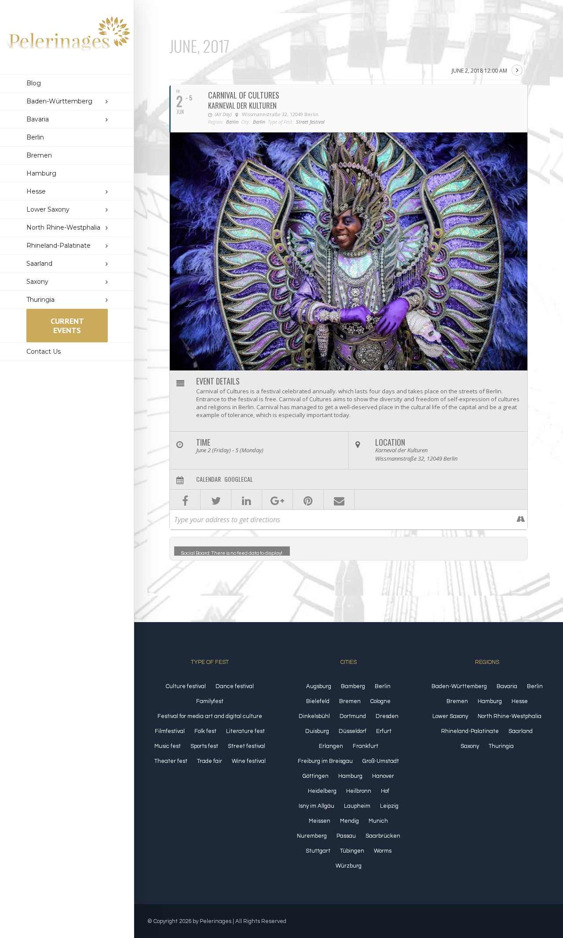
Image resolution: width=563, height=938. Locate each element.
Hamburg (350, 776)
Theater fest (170, 761)
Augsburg (318, 686)
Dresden (387, 716)
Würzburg (349, 866)
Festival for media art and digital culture (209, 716)
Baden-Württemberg (459, 686)
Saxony (470, 746)
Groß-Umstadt (380, 761)
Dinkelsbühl (314, 716)
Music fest (167, 746)
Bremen (350, 701)
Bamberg (353, 686)
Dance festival (235, 686)
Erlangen (331, 746)
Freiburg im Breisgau (325, 761)
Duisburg (317, 731)
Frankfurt (365, 746)
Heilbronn (358, 791)
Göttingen (316, 776)
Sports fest (204, 746)
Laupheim (357, 806)
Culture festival (186, 686)
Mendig (349, 821)
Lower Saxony (450, 716)
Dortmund (353, 716)
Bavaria (507, 686)
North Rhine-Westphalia (509, 716)
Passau (346, 836)
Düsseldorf (352, 731)
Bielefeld (317, 701)
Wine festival (249, 761)
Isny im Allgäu (316, 806)
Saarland (520, 731)
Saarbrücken (383, 836)
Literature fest (245, 731)
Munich (378, 821)
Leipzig (389, 806)
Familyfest (209, 701)
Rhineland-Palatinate (470, 731)
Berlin (383, 686)
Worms (382, 851)
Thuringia (501, 746)
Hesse (520, 701)
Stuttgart (318, 851)
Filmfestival (170, 731)
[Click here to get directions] (520, 519)
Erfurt (383, 731)
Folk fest (205, 731)
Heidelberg (322, 791)
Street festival (246, 746)
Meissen (319, 821)
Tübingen (352, 851)
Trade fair (209, 761)
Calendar (208, 479)
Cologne (380, 701)
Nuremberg (312, 836)
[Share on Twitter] (216, 499)
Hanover (383, 776)
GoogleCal (238, 479)
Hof (385, 791)
